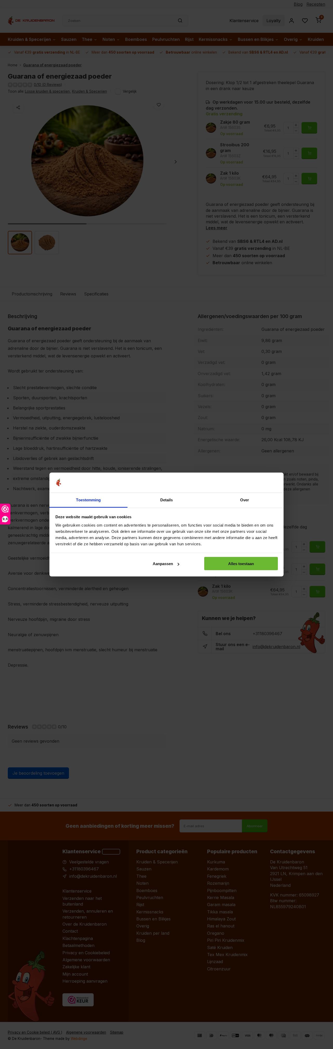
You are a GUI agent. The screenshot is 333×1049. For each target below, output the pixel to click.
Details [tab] (166, 499)
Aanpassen (163, 563)
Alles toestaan (241, 563)
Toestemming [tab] (88, 499)
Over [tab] (244, 499)
